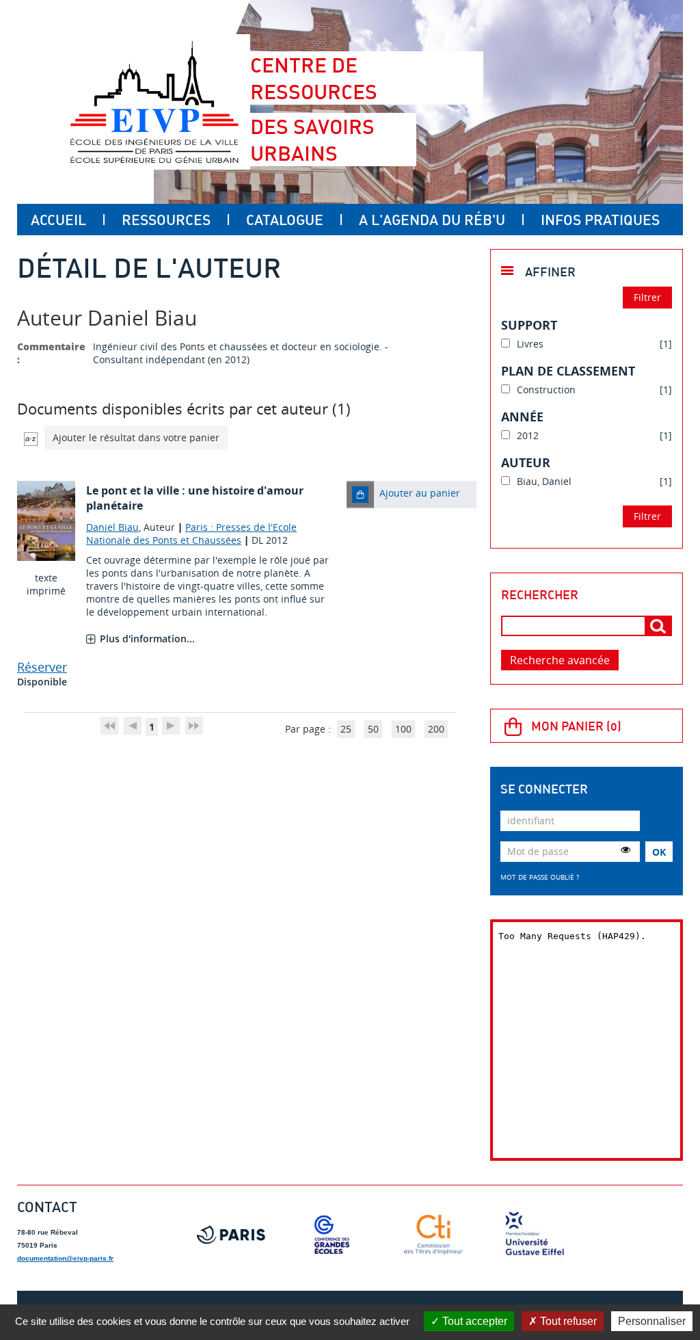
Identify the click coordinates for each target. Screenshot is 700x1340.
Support (529, 325)
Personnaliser (652, 1321)
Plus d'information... (147, 638)
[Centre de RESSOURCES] (154, 102)
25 (345, 728)
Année (522, 416)
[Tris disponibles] (31, 437)
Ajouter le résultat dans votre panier (136, 437)
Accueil (58, 219)
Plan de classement (568, 371)
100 (403, 728)
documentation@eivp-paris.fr (65, 1258)
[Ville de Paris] (231, 1234)
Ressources (166, 219)
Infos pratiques (600, 219)
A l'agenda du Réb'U (432, 219)
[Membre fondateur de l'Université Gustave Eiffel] (534, 1234)
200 (436, 728)
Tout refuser (567, 1321)
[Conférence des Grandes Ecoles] (332, 1234)
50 (373, 728)
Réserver (42, 667)
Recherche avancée (560, 660)
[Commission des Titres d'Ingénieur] (433, 1234)
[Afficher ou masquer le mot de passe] (625, 849)
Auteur (525, 462)
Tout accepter (473, 1321)
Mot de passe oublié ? (539, 877)
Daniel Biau (112, 527)
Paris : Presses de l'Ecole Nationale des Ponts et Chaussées (191, 534)
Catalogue (284, 219)
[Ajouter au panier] (360, 494)
